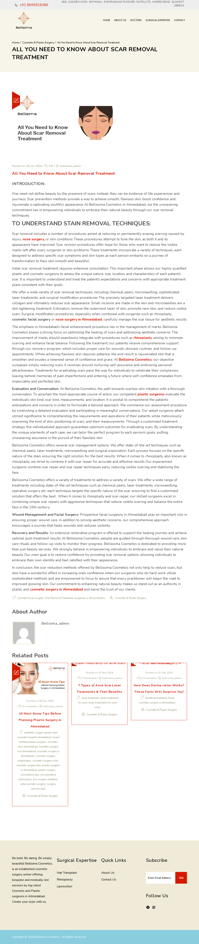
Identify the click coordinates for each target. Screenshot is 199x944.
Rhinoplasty (65, 879)
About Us (120, 20)
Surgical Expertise (158, 20)
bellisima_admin (55, 623)
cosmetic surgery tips (28, 765)
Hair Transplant (67, 873)
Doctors (136, 20)
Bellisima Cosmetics (135, 359)
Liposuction (64, 886)
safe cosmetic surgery (32, 784)
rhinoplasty (143, 337)
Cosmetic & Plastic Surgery (38, 42)
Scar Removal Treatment (59, 598)
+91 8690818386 (33, 5)
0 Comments (29, 706)
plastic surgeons (151, 394)
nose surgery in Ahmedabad (79, 319)
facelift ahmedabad (156, 698)
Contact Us (108, 879)
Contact (179, 20)
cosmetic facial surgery (30, 598)
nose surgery (33, 239)
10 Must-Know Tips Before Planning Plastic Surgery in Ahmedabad (40, 720)
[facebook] (148, 910)
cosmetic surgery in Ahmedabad (56, 589)
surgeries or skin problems (89, 598)
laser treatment (90, 698)
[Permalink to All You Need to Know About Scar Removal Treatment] (65, 158)
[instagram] (154, 907)
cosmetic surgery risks (45, 760)
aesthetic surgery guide (37, 732)
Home (106, 20)
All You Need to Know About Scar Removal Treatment (88, 42)
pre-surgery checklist (45, 779)
